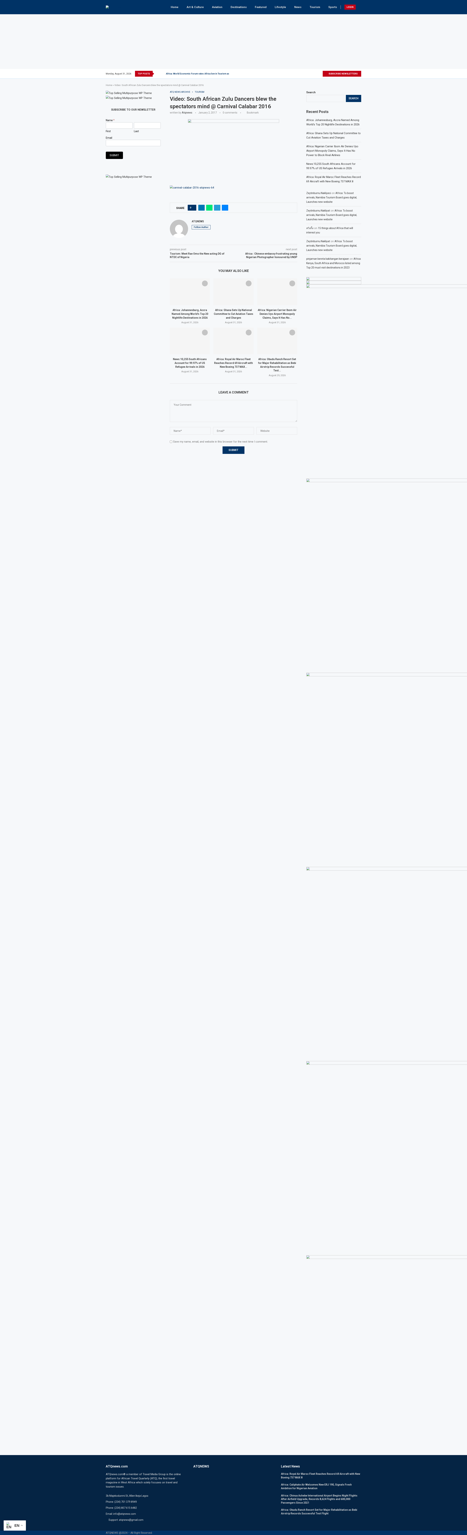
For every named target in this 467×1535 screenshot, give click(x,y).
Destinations (239, 7)
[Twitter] (307, 73)
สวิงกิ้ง (309, 228)
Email (109, 137)
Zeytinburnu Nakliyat (318, 210)
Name (110, 120)
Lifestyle (280, 7)
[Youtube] (320, 73)
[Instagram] (311, 73)
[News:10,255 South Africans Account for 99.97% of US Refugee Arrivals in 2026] (190, 341)
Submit (114, 155)
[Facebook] (303, 73)
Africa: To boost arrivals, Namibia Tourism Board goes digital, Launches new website (331, 197)
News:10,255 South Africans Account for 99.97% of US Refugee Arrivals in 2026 (190, 363)
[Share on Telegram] (217, 208)
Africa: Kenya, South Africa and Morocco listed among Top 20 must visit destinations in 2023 (333, 263)
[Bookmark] (205, 283)
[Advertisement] (233, 41)
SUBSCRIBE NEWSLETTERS (343, 73)
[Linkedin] (315, 73)
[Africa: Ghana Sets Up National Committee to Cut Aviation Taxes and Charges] (233, 291)
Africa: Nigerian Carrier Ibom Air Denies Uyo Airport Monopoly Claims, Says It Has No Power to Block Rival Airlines (332, 151)
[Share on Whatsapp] (209, 208)
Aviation (217, 7)
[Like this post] (193, 208)
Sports (332, 7)
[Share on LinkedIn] (201, 208)
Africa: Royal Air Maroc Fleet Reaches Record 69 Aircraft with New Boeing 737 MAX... (233, 363)
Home (174, 7)
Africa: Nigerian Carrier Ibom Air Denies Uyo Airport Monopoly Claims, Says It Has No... (277, 314)
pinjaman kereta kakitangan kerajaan (327, 258)
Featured (261, 7)
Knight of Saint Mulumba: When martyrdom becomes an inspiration (200, 73)
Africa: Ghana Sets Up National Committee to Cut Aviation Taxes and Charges (233, 314)
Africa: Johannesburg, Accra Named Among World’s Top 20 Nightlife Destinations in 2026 (190, 314)
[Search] (359, 7)
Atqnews (187, 112)
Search (311, 92)
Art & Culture (195, 7)
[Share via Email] (225, 208)
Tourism (315, 7)
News (297, 7)
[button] (158, 74)
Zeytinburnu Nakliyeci (318, 193)
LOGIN (350, 7)
